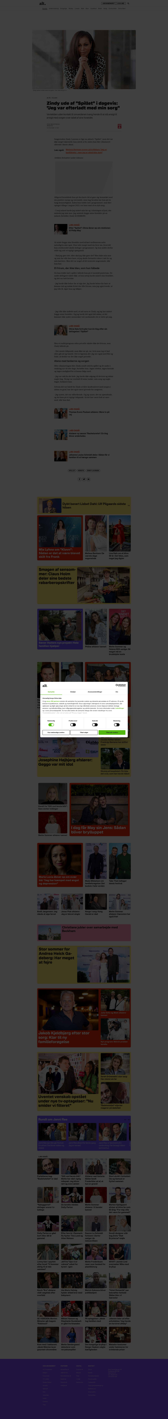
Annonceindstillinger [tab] (95, 692)
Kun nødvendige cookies (56, 732)
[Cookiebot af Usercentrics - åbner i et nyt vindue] (117, 685)
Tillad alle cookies (112, 732)
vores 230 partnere (53, 701)
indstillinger (119, 708)
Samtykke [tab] (51, 692)
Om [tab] (117, 692)
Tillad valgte (84, 732)
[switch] (73, 724)
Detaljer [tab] (73, 692)
